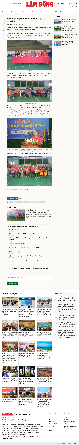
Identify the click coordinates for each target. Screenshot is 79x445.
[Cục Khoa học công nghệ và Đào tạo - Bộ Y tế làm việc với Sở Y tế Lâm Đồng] (27, 392)
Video (66, 11)
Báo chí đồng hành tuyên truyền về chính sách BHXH (23, 264)
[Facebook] (68, 413)
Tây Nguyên (26, 202)
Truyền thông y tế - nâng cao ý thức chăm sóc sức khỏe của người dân (28, 268)
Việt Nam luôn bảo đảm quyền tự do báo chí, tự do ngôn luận (25, 260)
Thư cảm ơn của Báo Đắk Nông (17, 243)
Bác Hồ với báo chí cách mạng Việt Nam (20, 229)
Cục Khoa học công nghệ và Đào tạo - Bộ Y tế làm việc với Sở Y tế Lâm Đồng (26, 402)
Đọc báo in (6, 6)
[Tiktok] (61, 413)
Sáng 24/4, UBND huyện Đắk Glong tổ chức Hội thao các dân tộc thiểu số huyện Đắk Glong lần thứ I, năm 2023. (38, 216)
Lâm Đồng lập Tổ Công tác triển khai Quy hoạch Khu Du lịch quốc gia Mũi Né (44, 356)
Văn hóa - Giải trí (40, 11)
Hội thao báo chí (18, 202)
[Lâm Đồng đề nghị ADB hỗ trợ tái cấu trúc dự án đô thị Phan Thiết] (27, 346)
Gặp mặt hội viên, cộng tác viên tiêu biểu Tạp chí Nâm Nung (25, 256)
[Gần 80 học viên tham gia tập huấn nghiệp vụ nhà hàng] (10, 371)
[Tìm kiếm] (8, 3)
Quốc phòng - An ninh (32, 11)
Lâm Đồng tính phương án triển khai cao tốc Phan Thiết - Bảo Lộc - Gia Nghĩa (66, 298)
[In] (20, 198)
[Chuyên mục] (3, 3)
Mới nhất (6, 11)
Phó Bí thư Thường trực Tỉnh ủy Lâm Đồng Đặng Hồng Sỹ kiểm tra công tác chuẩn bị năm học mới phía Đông (67, 308)
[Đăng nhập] (76, 3)
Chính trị (10, 11)
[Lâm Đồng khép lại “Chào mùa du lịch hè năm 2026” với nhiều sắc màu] (27, 371)
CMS (64, 443)
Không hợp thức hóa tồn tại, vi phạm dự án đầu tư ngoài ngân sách (26, 334)
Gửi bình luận (12, 283)
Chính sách (50, 11)
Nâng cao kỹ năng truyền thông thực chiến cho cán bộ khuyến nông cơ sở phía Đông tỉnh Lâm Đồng (27, 313)
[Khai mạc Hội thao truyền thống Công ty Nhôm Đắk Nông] (57, 28)
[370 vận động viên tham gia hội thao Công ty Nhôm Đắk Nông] (57, 36)
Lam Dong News (73, 6)
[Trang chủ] (3, 11)
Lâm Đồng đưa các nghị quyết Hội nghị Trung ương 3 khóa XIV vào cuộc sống (9, 312)
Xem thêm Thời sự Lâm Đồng (12, 294)
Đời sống (21, 11)
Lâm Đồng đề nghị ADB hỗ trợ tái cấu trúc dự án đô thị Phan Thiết (26, 355)
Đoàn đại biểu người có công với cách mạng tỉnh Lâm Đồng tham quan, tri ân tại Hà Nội (44, 312)
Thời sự (13, 11)
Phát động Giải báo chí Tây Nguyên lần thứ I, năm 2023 (24, 247)
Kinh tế (17, 11)
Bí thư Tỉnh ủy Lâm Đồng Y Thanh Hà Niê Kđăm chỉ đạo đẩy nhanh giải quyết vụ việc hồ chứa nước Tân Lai (9, 358)
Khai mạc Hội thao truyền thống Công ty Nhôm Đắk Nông (68, 28)
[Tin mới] (6, 3)
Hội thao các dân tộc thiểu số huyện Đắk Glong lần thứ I (37, 211)
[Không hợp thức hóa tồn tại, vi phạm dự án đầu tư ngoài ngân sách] (27, 325)
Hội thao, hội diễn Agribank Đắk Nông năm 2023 (68, 43)
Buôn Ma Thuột (41, 202)
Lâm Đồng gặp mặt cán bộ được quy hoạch (9, 400)
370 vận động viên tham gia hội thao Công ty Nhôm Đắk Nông (69, 35)
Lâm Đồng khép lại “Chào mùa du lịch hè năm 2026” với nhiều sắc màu (26, 380)
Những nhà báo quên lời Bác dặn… (18, 252)
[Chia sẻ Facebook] (3, 27)
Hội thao (11, 202)
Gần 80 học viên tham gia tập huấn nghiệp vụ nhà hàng (9, 379)
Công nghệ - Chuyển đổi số (59, 11)
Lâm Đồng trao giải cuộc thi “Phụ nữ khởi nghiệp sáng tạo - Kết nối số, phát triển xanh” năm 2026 (44, 403)
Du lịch (46, 11)
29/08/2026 (17, 3)
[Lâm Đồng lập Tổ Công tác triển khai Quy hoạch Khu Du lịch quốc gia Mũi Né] (44, 346)
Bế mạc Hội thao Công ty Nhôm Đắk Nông (69, 20)
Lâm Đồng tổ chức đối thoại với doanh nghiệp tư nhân (44, 334)
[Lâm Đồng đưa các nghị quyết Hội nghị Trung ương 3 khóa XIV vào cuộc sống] (10, 302)
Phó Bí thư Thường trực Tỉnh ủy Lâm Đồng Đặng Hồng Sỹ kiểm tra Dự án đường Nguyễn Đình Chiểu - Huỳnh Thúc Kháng (66, 334)
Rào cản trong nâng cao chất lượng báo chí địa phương (24, 234)
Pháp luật (25, 11)
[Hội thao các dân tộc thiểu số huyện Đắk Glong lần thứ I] (16, 215)
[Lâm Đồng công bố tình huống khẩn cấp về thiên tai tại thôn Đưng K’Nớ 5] (44, 371)
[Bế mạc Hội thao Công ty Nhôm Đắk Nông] (57, 21)
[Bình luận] (3, 30)
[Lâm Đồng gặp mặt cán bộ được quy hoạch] (10, 392)
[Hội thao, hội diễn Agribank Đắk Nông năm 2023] (57, 43)
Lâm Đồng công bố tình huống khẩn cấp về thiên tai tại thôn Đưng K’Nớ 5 (44, 380)
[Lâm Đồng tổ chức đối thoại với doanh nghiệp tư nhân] (44, 325)
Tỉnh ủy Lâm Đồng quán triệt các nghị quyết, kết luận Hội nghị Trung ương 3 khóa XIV (10, 335)
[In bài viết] (3, 34)
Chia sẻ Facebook (12, 198)
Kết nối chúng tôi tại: (53, 413)
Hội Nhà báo (33, 202)
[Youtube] (64, 413)
